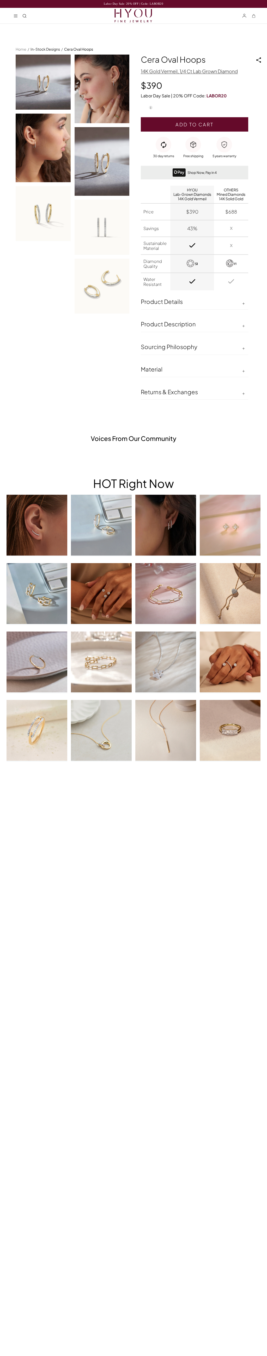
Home (21, 49)
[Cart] (254, 15)
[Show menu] (15, 15)
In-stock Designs (45, 49)
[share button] (258, 60)
